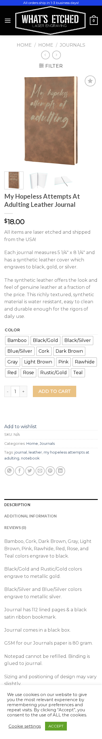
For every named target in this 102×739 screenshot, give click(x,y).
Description (17, 504)
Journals (72, 45)
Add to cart (55, 391)
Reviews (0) (15, 527)
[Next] (89, 120)
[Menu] (7, 20)
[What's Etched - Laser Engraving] (50, 20)
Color (12, 330)
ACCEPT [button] (55, 726)
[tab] (51, 504)
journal (20, 452)
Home (24, 45)
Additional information (30, 516)
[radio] (17, 340)
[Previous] (13, 120)
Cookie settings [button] (24, 726)
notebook (30, 458)
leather (35, 452)
